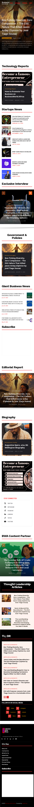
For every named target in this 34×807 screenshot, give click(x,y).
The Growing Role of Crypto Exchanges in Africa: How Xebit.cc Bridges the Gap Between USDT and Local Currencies (17, 565)
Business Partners (12, 220)
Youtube (10, 521)
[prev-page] (3, 193)
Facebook (10, 510)
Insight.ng (24, 803)
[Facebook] (5, 511)
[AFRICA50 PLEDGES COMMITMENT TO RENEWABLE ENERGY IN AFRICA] (29, 295)
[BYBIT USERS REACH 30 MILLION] (6, 152)
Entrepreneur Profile (11, 442)
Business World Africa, (10, 803)
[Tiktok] (5, 518)
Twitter (10, 503)
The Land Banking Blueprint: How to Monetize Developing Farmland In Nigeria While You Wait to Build (21, 622)
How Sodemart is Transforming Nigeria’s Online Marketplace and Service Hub (22, 129)
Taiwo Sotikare (9, 100)
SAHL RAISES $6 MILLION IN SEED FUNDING (22, 173)
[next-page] (30, 193)
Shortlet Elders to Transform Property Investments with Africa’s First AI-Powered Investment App (21, 119)
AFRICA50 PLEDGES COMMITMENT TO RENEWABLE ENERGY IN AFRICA (13, 295)
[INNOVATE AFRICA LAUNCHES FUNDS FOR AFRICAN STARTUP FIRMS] (6, 141)
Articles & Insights (6, 38)
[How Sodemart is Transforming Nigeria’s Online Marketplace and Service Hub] (6, 130)
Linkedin (10, 514)
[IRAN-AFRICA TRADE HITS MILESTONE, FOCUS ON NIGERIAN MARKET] (29, 311)
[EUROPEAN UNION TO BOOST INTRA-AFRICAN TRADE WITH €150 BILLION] (29, 303)
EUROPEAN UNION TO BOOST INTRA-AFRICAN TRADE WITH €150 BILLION (12, 303)
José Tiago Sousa (10, 272)
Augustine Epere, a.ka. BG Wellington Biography (16, 446)
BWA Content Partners (17, 557)
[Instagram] (5, 507)
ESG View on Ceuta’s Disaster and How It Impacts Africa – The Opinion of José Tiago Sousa (17, 682)
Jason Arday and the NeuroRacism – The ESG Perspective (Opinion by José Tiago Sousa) (21, 610)
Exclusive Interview (17, 205)
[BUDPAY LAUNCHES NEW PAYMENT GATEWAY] (6, 163)
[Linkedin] (5, 514)
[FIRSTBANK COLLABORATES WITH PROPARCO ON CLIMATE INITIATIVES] (29, 320)
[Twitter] (5, 503)
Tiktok (10, 518)
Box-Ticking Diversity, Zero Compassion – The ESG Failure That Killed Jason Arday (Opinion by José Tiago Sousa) (17, 27)
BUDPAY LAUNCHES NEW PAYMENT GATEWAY (19, 162)
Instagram (11, 507)
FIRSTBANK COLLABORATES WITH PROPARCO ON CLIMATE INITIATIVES (12, 319)
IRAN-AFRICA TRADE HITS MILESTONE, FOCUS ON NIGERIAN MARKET (13, 311)
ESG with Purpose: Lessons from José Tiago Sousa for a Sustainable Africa (17, 692)
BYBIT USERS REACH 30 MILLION (21, 152)
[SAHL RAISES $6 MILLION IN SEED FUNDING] (6, 174)
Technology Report (10, 88)
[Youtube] (5, 521)
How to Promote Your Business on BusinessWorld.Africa (15, 94)
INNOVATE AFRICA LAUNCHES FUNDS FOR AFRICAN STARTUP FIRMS (21, 140)
